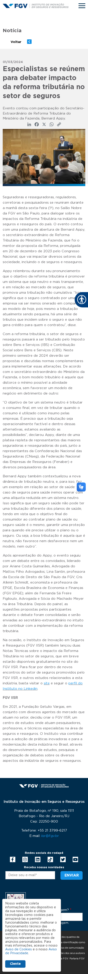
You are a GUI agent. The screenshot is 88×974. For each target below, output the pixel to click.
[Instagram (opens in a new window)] (25, 859)
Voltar (16, 42)
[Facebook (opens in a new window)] (12, 859)
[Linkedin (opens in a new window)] (37, 859)
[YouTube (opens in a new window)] (75, 859)
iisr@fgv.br (50, 836)
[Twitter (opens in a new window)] (63, 859)
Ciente (15, 963)
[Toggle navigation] (82, 5)
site (47, 683)
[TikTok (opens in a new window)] (50, 859)
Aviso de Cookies (18, 949)
